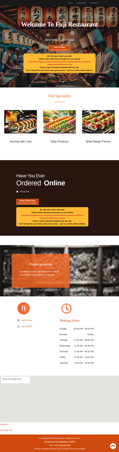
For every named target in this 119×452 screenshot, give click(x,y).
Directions (4, 424)
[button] (56, 81)
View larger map (6, 430)
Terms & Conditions (41, 449)
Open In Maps (26, 320)
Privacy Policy (55, 449)
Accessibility (80, 449)
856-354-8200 (26, 326)
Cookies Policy (68, 449)
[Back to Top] (113, 446)
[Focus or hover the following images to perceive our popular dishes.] (20, 123)
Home (70, 3)
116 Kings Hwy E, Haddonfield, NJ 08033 (59, 442)
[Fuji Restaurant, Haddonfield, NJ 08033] (59, 399)
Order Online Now (27, 202)
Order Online (81, 3)
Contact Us (94, 3)
